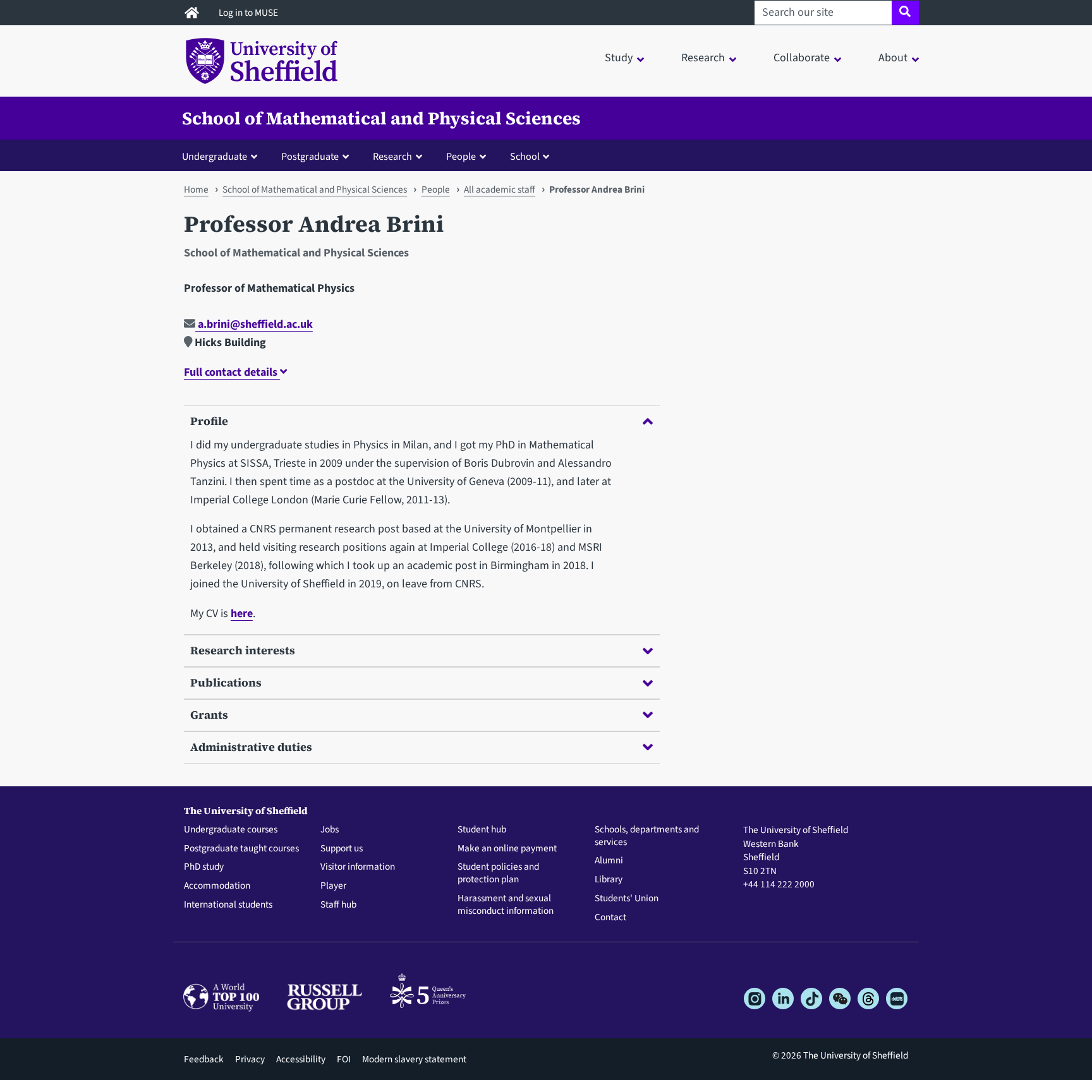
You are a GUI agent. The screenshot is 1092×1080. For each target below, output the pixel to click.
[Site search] (905, 13)
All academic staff (499, 189)
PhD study (204, 867)
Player (333, 886)
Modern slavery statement (414, 1059)
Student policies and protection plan (498, 873)
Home (196, 189)
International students (228, 905)
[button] (222, 156)
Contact (610, 917)
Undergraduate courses (230, 830)
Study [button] (619, 58)
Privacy (250, 1059)
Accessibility (300, 1059)
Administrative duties (251, 747)
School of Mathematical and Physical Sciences (381, 118)
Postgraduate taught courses (241, 849)
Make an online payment (507, 849)
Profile (209, 421)
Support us (341, 849)
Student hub (482, 830)
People (436, 189)
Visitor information (357, 867)
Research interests (242, 650)
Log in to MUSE (249, 13)
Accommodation (217, 886)
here (242, 613)
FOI (344, 1059)
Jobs (329, 830)
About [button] (892, 58)
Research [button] (703, 58)
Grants (209, 715)
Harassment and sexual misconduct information (506, 905)
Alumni (609, 861)
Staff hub (338, 905)
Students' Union (626, 898)
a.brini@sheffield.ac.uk (254, 324)
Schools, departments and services (647, 836)
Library (608, 879)
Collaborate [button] (802, 58)
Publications (226, 682)
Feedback (204, 1059)
